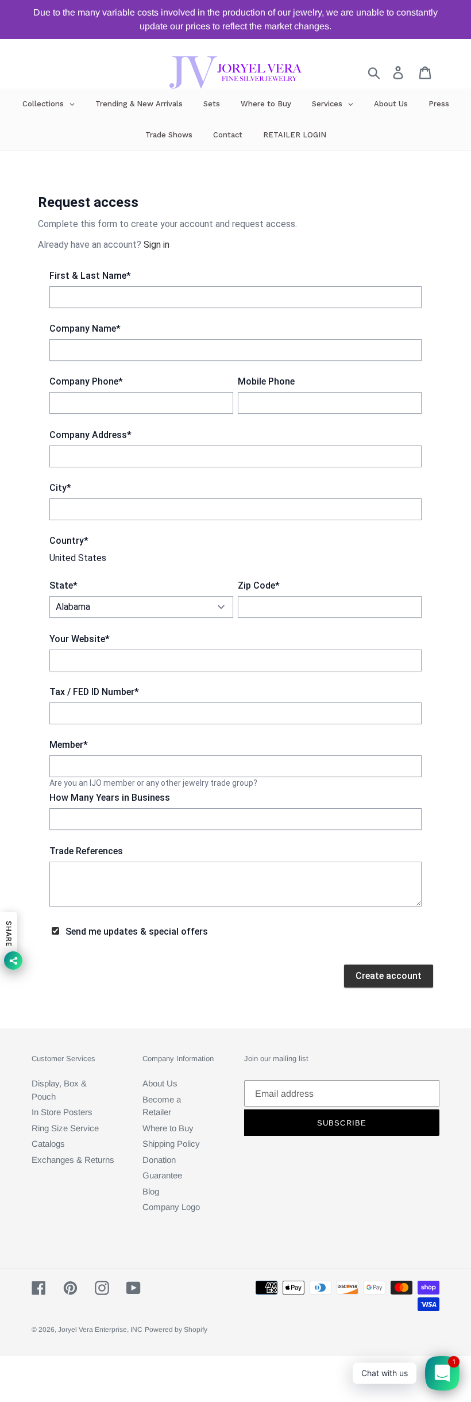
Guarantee (162, 1175)
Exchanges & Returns (73, 1160)
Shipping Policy (171, 1144)
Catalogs (48, 1144)
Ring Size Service (65, 1128)
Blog (150, 1191)
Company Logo (171, 1207)
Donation (159, 1160)
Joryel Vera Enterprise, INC (100, 1330)
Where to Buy (168, 1128)
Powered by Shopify (176, 1330)
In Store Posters (62, 1112)
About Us (159, 1083)
